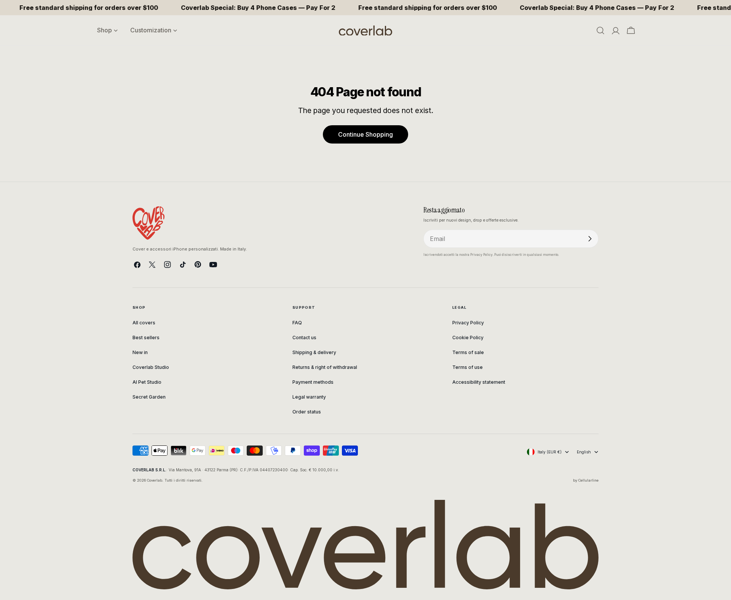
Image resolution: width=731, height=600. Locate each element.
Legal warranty (309, 397)
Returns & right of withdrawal (324, 367)
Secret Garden (149, 397)
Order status (306, 412)
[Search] (600, 30)
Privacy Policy (468, 323)
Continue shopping (365, 134)
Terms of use (467, 367)
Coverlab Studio (150, 367)
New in (140, 352)
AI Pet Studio (146, 382)
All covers (143, 323)
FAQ (297, 323)
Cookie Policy (468, 337)
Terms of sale (468, 352)
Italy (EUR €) (550, 452)
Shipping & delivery (314, 352)
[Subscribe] (590, 239)
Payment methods (313, 382)
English (584, 452)
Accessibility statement (478, 382)
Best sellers (146, 337)
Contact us (304, 337)
